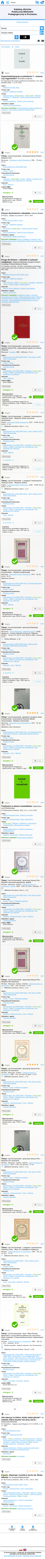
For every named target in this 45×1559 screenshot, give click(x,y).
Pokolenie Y (7, 97)
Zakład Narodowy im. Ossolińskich (19, 1251)
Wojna (35, 1442)
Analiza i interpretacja (28, 288)
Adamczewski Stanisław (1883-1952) (20, 645)
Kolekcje (17, 40)
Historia (5, 1506)
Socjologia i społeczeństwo (12, 105)
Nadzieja (39, 1438)
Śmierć (23, 179)
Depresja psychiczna (16, 1494)
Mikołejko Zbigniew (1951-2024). (16, 274)
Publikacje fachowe (16, 1434)
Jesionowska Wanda (29, 734)
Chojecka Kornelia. (11, 87)
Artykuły (5, 91)
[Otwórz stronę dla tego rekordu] (22, 60)
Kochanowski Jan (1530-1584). (13, 1261)
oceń (42, 72)
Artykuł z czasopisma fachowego (28, 1448)
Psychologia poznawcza (11, 1440)
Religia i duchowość (18, 236)
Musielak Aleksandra (12, 1430)
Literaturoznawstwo (9, 920)
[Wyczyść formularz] (38, 41)
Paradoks (32, 282)
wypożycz (38, 201)
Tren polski (11, 1282)
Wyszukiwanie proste (8, 40)
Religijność (15, 97)
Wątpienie (39, 282)
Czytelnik (12, 352)
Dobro (5, 1438)
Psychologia (7, 236)
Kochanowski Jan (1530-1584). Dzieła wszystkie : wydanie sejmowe (22, 1360)
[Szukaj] (25, 37)
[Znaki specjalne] (42, 41)
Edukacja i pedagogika (10, 835)
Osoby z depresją (36, 1494)
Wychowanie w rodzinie (22, 825)
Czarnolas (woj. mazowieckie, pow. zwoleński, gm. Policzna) (22, 179)
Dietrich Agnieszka (11, 815)
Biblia (16, 282)
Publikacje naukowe (16, 91)
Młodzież (38, 95)
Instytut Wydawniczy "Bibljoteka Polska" (22, 631)
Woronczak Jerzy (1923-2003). (28, 1358)
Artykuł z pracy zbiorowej (25, 101)
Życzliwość (20, 1444)
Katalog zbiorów (22, 22)
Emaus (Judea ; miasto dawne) (19, 284)
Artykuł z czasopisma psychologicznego (16, 1449)
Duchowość (7, 228)
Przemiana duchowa (10, 1496)
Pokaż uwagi (6, 112)
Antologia (6, 665)
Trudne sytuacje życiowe (29, 228)
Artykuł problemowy (9, 101)
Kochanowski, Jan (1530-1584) (13, 371)
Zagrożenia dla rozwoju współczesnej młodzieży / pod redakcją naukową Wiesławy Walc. (21, 109)
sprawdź (38, 404)
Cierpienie (6, 179)
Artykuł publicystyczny (10, 829)
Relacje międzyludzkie (27, 1440)
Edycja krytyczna (16, 916)
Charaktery (21, 1456)
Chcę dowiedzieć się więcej (13, 1556)
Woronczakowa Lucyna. (15, 1359)
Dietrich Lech (26, 815)
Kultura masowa (8, 95)
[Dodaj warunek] (17, 37)
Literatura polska (8, 175)
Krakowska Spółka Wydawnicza (17, 422)
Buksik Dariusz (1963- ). (13, 220)
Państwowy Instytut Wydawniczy (19, 160)
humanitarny (14, 1438)
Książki (5, 171)
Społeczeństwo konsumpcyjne (30, 97)
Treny (5, 184)
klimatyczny (29, 1438)
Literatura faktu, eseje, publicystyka (21, 819)
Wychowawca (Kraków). (25, 837)
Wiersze (10, 184)
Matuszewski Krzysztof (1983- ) (15, 1484)
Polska (28, 1444)
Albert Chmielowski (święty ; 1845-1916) (16, 1492)
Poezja (11, 171)
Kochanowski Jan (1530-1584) (15, 167)
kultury (19, 95)
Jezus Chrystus (8, 282)
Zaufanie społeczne (9, 1444)
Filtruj (17, 47)
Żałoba (28, 179)
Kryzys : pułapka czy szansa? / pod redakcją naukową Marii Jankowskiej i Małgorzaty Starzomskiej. (22, 240)
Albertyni (34, 1492)
